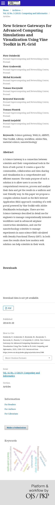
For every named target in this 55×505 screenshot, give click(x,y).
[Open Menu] (3, 3)
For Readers (10, 404)
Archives (16, 10)
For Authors (10, 409)
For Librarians (11, 413)
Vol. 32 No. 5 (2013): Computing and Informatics (25, 13)
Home (6, 10)
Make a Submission (16, 427)
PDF (9, 308)
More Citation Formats (15, 358)
